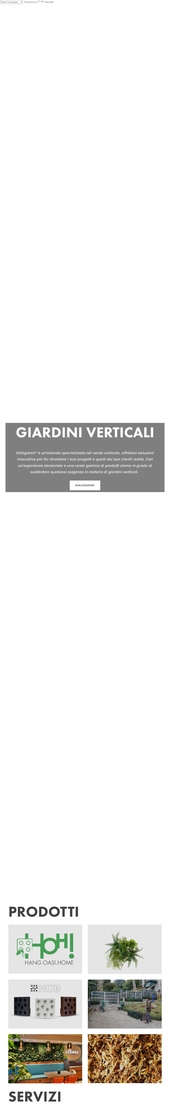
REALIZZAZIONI (84, 485)
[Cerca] (35, 9)
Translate (49, 2)
